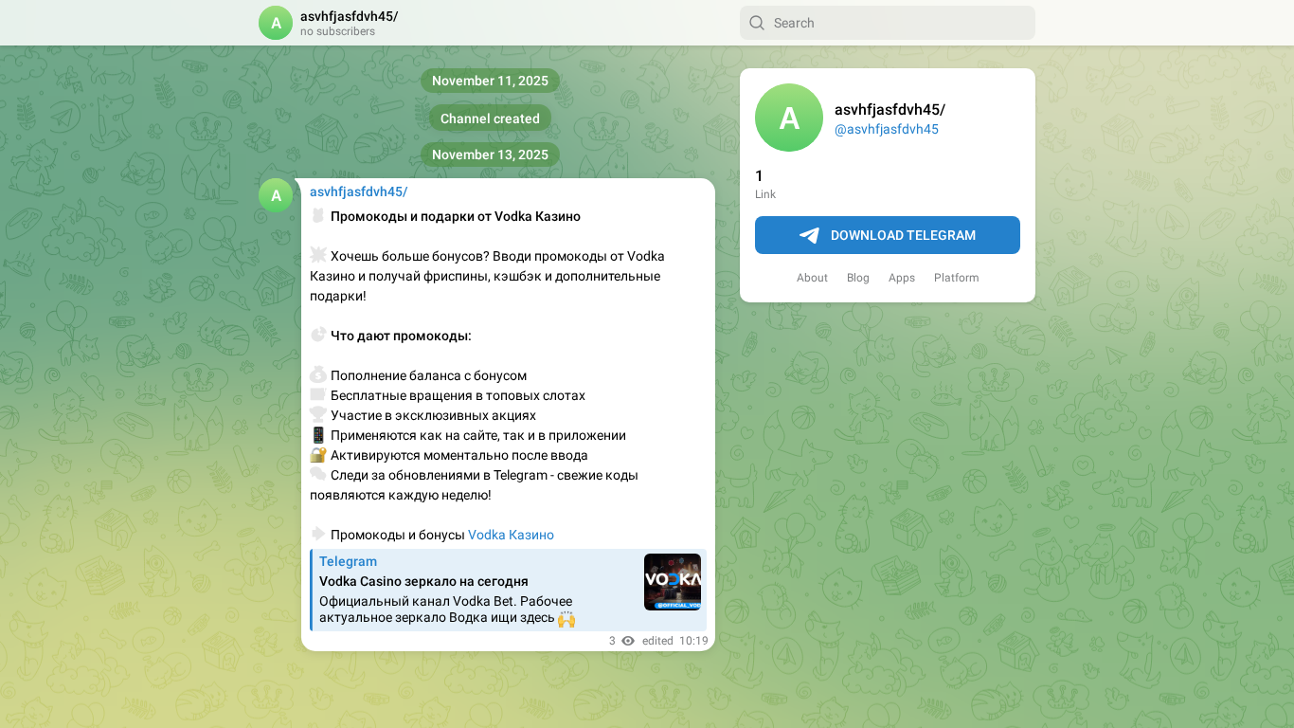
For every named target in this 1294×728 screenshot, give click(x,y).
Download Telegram (903, 235)
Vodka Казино (511, 534)
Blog (858, 277)
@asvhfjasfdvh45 (887, 128)
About (812, 277)
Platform (956, 277)
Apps (902, 277)
